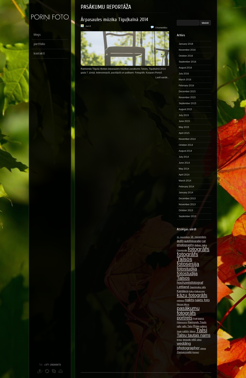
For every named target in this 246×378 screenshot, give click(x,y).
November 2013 (187, 204)
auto (180, 241)
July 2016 (184, 73)
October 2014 (186, 145)
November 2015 (187, 97)
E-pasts (60, 371)
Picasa (47, 371)
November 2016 (187, 50)
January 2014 (186, 192)
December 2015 (187, 91)
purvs (201, 318)
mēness (180, 300)
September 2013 (187, 216)
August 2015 (185, 109)
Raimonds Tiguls (197, 322)
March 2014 (185, 180)
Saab (179, 331)
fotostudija (187, 268)
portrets (184, 317)
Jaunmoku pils (198, 287)
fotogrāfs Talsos (187, 256)
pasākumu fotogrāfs (188, 311)
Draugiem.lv (39, 371)
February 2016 (186, 85)
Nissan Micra (183, 304)
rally (179, 326)
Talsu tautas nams (193, 335)
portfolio (39, 44)
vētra (199, 339)
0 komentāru (161, 27)
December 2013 (187, 198)
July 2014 (184, 157)
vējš (193, 339)
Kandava (182, 291)
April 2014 (184, 174)
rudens (203, 326)
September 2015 (187, 103)
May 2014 (184, 168)
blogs (37, 35)
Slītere (192, 331)
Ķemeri (195, 352)
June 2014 (184, 162)
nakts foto (202, 300)
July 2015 (184, 115)
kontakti (39, 53)
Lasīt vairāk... (162, 77)
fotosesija (188, 264)
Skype (54, 371)
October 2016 (186, 55)
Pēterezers (182, 322)
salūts (185, 331)
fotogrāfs (198, 249)
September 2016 (187, 61)
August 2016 (185, 67)
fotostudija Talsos (187, 276)
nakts (189, 300)
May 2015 (184, 127)
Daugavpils (182, 250)
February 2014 (186, 186)
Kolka (191, 291)
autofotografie (192, 241)
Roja (196, 326)
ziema (203, 348)
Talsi (201, 330)
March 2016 (185, 79)
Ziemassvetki (184, 352)
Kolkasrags (199, 291)
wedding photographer (188, 345)
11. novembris (183, 237)
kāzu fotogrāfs (192, 295)
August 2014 (185, 151)
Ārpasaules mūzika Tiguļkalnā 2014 (114, 19)
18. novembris (198, 237)
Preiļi (195, 318)
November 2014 (187, 139)
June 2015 (184, 121)
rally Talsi (187, 326)
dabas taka (200, 245)
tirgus (179, 339)
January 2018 (186, 44)
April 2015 (184, 133)
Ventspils (187, 339)
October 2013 (186, 210)
